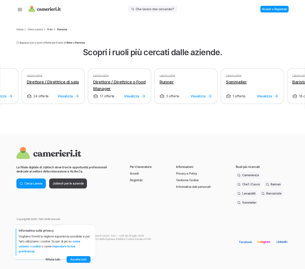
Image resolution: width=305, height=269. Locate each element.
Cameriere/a (250, 175)
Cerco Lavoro (35, 29)
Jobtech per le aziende (68, 183)
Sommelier (249, 202)
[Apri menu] (19, 9)
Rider (50, 29)
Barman (276, 184)
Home (19, 29)
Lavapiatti (248, 193)
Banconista (273, 193)
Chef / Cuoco (251, 184)
